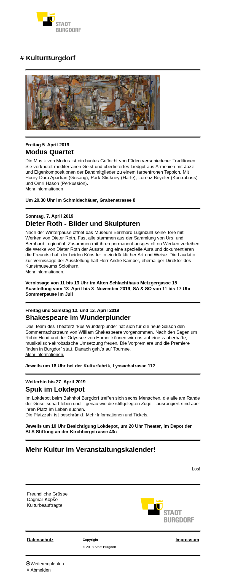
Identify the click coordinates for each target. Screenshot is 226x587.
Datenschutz (40, 539)
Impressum (187, 539)
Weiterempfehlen (47, 563)
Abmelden (41, 570)
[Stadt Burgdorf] (167, 522)
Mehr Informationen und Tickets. (117, 415)
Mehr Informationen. (44, 354)
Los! (196, 469)
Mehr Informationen (44, 189)
